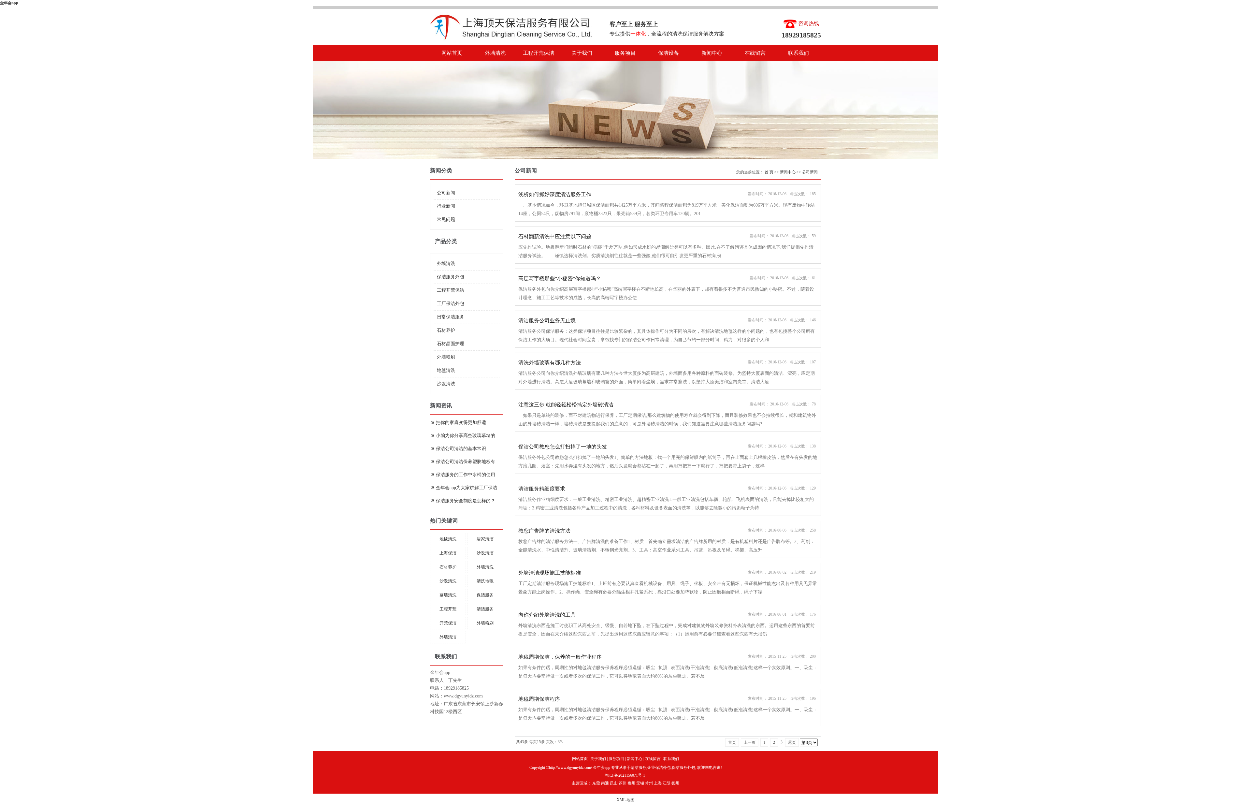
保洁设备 (668, 53)
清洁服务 (485, 609)
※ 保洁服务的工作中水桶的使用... (464, 474)
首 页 (769, 172)
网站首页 (451, 53)
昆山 (614, 783)
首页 (732, 742)
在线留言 (755, 53)
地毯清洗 (446, 370)
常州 (649, 783)
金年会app (9, 3)
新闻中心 (711, 53)
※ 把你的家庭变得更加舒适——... (464, 422)
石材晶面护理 (450, 343)
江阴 (666, 783)
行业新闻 (446, 206)
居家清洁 (485, 538)
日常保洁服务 (450, 317)
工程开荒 (447, 609)
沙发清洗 (446, 383)
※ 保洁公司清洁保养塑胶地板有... (464, 461)
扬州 (675, 783)
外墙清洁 (447, 637)
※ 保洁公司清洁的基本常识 (458, 448)
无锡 (640, 783)
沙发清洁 (485, 552)
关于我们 (581, 53)
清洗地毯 (485, 581)
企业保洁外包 (659, 767)
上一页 (749, 742)
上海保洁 (447, 552)
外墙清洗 (495, 53)
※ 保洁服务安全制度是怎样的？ (462, 500)
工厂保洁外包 (450, 303)
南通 (605, 783)
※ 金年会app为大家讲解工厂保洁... (465, 487)
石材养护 (446, 330)
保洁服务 (485, 595)
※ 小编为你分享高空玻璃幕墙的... (464, 435)
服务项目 (625, 53)
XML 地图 (625, 800)
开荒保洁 (447, 623)
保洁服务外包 (450, 276)
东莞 (596, 783)
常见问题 (446, 219)
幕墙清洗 (447, 595)
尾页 (792, 742)
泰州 (631, 783)
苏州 (622, 783)
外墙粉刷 (446, 357)
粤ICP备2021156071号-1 (624, 775)
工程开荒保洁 (538, 53)
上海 (658, 783)
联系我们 (798, 53)
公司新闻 (446, 192)
